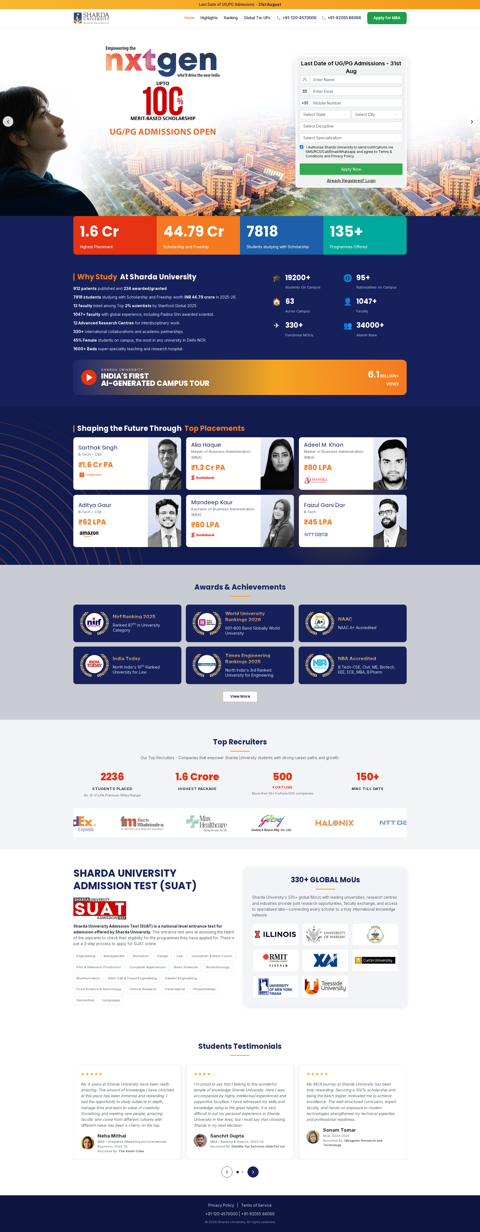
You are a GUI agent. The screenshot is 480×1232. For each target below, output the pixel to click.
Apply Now (351, 169)
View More (240, 696)
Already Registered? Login (351, 180)
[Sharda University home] (91, 18)
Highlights (209, 18)
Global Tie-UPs (257, 18)
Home (189, 18)
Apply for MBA (387, 18)
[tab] (237, 210)
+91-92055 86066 (344, 18)
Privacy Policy (221, 1205)
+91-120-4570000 (299, 18)
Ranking (231, 18)
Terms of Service (256, 1205)
